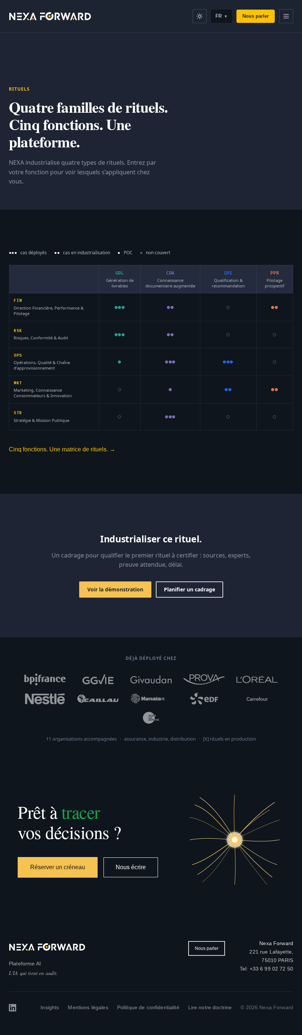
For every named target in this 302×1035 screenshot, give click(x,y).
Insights (50, 1007)
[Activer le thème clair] (200, 16)
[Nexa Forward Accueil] (50, 16)
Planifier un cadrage (189, 589)
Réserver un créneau (57, 867)
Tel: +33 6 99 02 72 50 (266, 969)
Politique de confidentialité (148, 1007)
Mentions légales (88, 1007)
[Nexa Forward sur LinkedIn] (12, 1007)
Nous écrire (131, 867)
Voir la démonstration (115, 589)
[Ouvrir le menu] (286, 16)
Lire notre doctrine (210, 1007)
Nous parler (255, 16)
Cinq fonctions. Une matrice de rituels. (62, 449)
